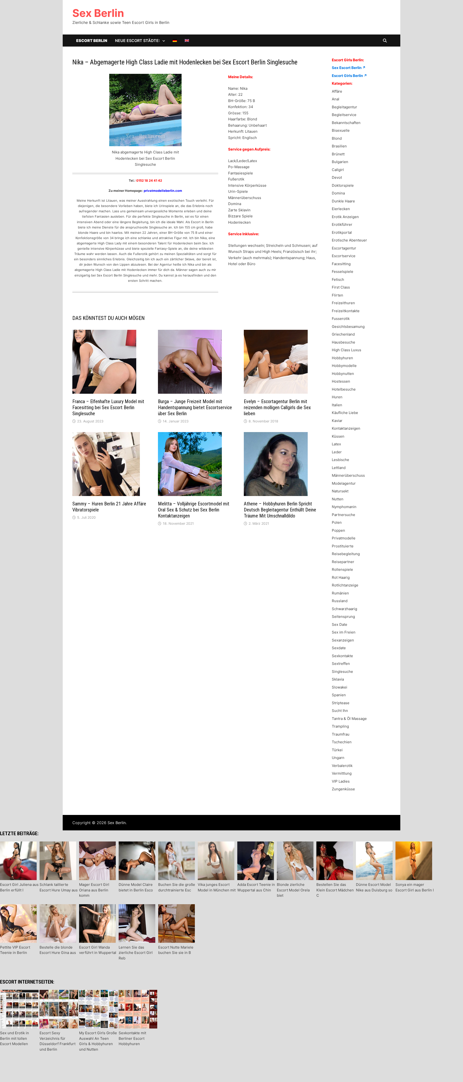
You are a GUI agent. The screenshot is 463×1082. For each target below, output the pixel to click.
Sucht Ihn (340, 710)
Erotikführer (342, 224)
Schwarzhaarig (344, 608)
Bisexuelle (341, 130)
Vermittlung (342, 773)
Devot (337, 177)
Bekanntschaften (346, 122)
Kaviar (337, 420)
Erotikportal (342, 232)
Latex (336, 444)
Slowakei (339, 687)
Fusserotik (341, 318)
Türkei (337, 750)
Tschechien (342, 742)
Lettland (339, 467)
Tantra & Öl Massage (349, 718)
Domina (338, 193)
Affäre (337, 91)
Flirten (337, 295)
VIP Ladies (341, 781)
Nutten (337, 499)
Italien (337, 405)
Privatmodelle (343, 538)
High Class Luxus (346, 350)
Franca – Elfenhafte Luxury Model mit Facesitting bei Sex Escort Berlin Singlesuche (108, 407)
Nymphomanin (344, 506)
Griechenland (343, 334)
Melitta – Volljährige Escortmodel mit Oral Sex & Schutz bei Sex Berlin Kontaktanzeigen (193, 510)
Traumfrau (340, 734)
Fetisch (338, 279)
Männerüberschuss (348, 475)
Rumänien (340, 593)
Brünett (338, 154)
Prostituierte (343, 546)
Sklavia (338, 679)
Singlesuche (342, 671)
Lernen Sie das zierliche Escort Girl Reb (136, 952)
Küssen (338, 436)
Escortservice (343, 256)
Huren (337, 397)
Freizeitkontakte (346, 311)
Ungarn (338, 757)
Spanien (339, 695)
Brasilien (339, 146)
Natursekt (340, 491)
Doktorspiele (343, 185)
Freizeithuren (343, 303)
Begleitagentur (344, 107)
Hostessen (341, 381)
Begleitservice (344, 114)
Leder (337, 452)
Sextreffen (341, 663)
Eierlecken (341, 209)
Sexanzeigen (343, 640)
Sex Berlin (98, 13)
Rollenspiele (342, 569)
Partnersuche (343, 514)
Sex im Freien (343, 632)
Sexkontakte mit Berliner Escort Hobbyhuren (132, 1038)
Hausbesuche (343, 342)
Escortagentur (344, 248)
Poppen (338, 530)
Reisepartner (343, 561)
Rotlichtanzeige (345, 585)
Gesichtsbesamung (348, 326)
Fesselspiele (342, 271)
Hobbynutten (343, 373)
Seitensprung (343, 616)
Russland (339, 601)
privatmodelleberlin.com (163, 191)
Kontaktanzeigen (346, 428)
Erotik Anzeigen (345, 216)
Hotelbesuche (344, 389)
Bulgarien (340, 161)
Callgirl (338, 169)
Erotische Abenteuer (349, 240)
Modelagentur (344, 483)
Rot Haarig (341, 577)
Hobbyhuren (342, 358)
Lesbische (340, 459)
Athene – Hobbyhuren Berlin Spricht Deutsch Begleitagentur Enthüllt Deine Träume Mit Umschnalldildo (280, 510)
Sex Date (339, 624)
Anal (335, 99)
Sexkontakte (342, 656)
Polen (337, 522)
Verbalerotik (342, 765)
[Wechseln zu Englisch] (187, 40)
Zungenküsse (343, 789)
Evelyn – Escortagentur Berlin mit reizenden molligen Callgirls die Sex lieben (277, 407)
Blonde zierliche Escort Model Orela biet (293, 890)
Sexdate (339, 648)
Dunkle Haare (343, 201)
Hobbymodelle (344, 365)
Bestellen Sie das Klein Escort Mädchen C (335, 890)
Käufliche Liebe (345, 412)
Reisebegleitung (346, 553)
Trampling (340, 726)
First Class (341, 287)
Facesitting (341, 264)
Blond (337, 138)
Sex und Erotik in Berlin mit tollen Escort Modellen (14, 1038)
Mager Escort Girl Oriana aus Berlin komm (94, 890)
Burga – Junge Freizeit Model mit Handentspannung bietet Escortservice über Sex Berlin (195, 407)
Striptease (340, 703)
